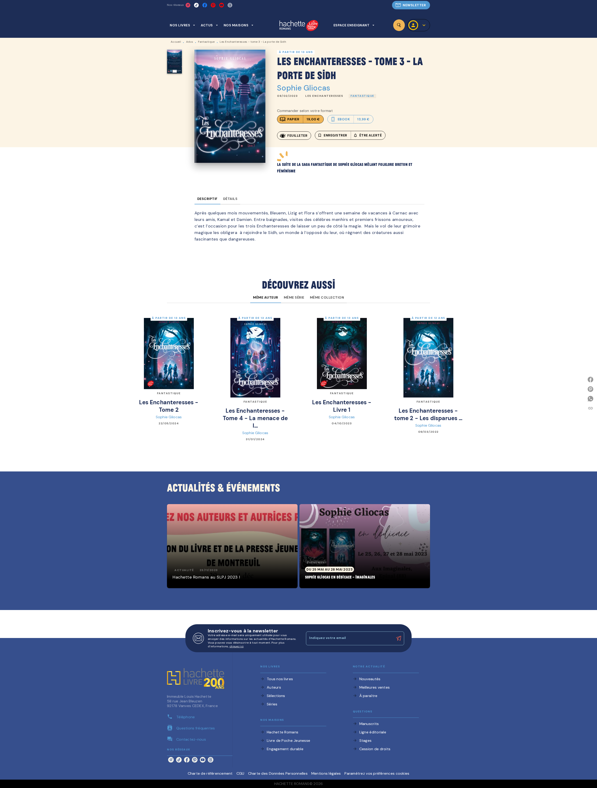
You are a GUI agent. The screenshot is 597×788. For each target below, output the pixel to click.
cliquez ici (236, 646)
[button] (411, 5)
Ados (189, 42)
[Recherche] (399, 25)
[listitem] (188, 5)
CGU (240, 773)
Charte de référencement (210, 773)
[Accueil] (298, 26)
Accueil (176, 42)
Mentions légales (326, 773)
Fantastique (206, 42)
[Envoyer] (398, 638)
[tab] (182, 25)
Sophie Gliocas (303, 88)
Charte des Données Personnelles (278, 773)
